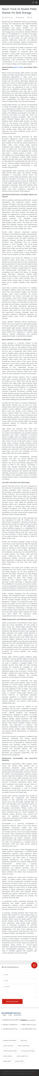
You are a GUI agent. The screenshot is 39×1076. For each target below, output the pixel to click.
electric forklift (19, 1061)
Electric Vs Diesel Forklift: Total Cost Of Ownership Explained (11, 1024)
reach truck (23, 1040)
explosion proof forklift (9, 1040)
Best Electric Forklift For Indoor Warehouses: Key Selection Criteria (29, 1020)
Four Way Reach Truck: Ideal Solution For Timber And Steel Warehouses (29, 1029)
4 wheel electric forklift (10, 1051)
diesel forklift (7, 1061)
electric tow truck (8, 1045)
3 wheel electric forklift (27, 1051)
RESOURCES (18, 1015)
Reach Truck (17, 67)
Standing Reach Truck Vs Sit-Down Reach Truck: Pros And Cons (11, 1029)
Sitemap (34, 1074)
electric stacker (7, 1056)
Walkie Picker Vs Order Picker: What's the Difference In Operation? (29, 1024)
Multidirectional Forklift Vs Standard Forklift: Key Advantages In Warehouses (15, 1020)
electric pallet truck (22, 1056)
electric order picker (23, 1045)
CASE (10, 1015)
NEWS (4, 1015)
